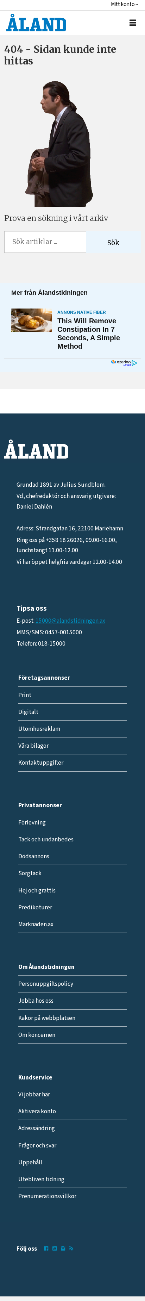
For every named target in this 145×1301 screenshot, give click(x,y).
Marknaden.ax (35, 924)
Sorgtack (30, 873)
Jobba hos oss (35, 1000)
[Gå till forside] (36, 22)
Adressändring (36, 1128)
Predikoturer (35, 907)
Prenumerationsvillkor (47, 1196)
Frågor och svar (37, 1145)
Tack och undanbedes (46, 839)
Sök (113, 243)
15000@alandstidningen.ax (70, 620)
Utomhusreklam (39, 728)
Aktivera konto (37, 1111)
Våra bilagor (33, 745)
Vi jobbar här (34, 1094)
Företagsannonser (44, 677)
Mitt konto (123, 4)
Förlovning (32, 822)
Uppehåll (30, 1162)
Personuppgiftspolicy (45, 983)
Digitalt (28, 712)
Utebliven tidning (41, 1179)
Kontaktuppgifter (40, 762)
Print (24, 695)
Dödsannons (33, 856)
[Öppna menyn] (132, 23)
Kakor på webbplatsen (46, 1018)
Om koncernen (36, 1035)
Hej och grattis (37, 890)
